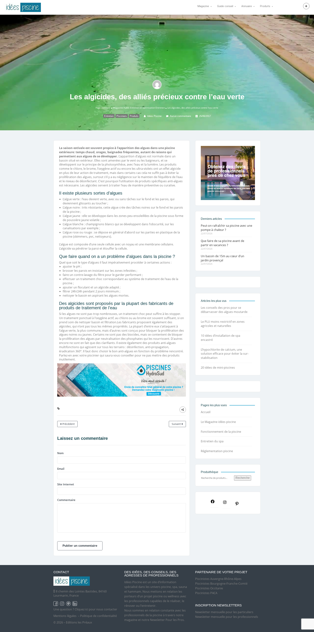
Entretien (160, 107)
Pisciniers (121, 116)
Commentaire (66, 500)
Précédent (68, 424)
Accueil (205, 412)
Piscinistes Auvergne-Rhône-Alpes (218, 579)
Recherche (243, 477)
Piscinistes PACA (206, 593)
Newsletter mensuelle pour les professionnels (226, 617)
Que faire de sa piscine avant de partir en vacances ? (222, 243)
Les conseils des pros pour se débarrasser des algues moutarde (224, 310)
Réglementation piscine (217, 451)
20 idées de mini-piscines (218, 368)
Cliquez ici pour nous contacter (96, 609)
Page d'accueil (103, 107)
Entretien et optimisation (142, 107)
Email (60, 468)
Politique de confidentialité (98, 616)
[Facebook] (214, 503)
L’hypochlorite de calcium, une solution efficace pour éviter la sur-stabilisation (225, 354)
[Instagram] (227, 503)
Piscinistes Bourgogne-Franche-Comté (221, 584)
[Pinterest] (239, 505)
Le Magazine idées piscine (218, 422)
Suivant (177, 424)
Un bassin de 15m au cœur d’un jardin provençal (222, 258)
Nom (60, 453)
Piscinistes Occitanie (209, 588)
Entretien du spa (212, 441)
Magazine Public (121, 107)
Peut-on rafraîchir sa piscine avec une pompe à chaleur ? (226, 228)
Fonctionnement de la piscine (221, 432)
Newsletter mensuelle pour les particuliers (224, 612)
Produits (134, 116)
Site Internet (65, 484)
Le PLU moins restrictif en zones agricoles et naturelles (223, 324)
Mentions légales (65, 616)
